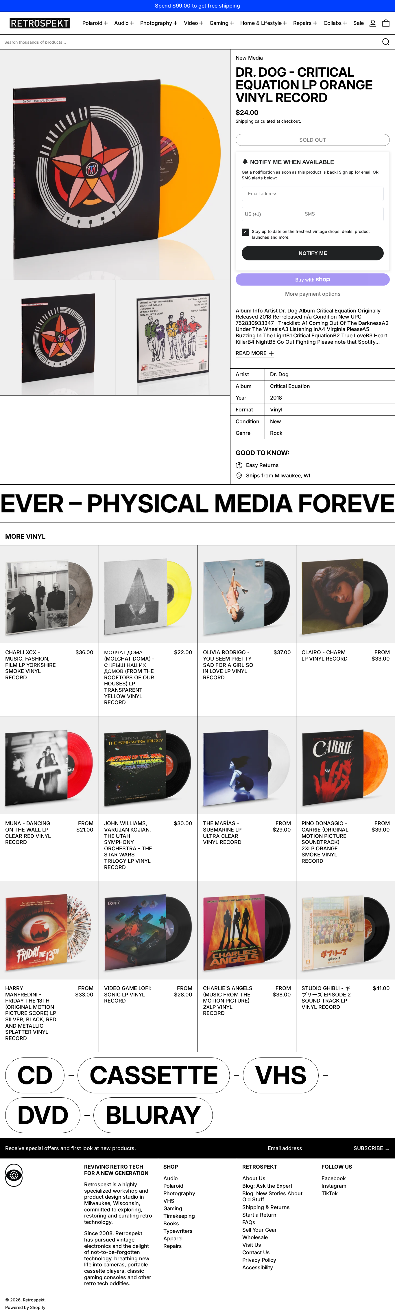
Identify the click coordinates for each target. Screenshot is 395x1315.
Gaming (172, 1208)
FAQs (248, 1222)
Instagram (334, 1186)
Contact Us (256, 1252)
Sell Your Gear (259, 1230)
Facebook (334, 1178)
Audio (170, 1178)
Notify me (313, 253)
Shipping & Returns (266, 1207)
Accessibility (257, 1267)
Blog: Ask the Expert (267, 1186)
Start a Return (259, 1215)
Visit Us (251, 1245)
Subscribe (368, 1148)
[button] (386, 23)
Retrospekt (34, 1299)
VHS (168, 1201)
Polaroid (173, 1186)
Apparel (172, 1238)
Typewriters (178, 1231)
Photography (179, 1193)
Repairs (172, 1246)
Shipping (245, 121)
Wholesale (255, 1237)
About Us (253, 1178)
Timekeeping (179, 1216)
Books (171, 1223)
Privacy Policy (259, 1260)
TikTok (330, 1193)
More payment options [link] (313, 294)
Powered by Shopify (25, 1307)
